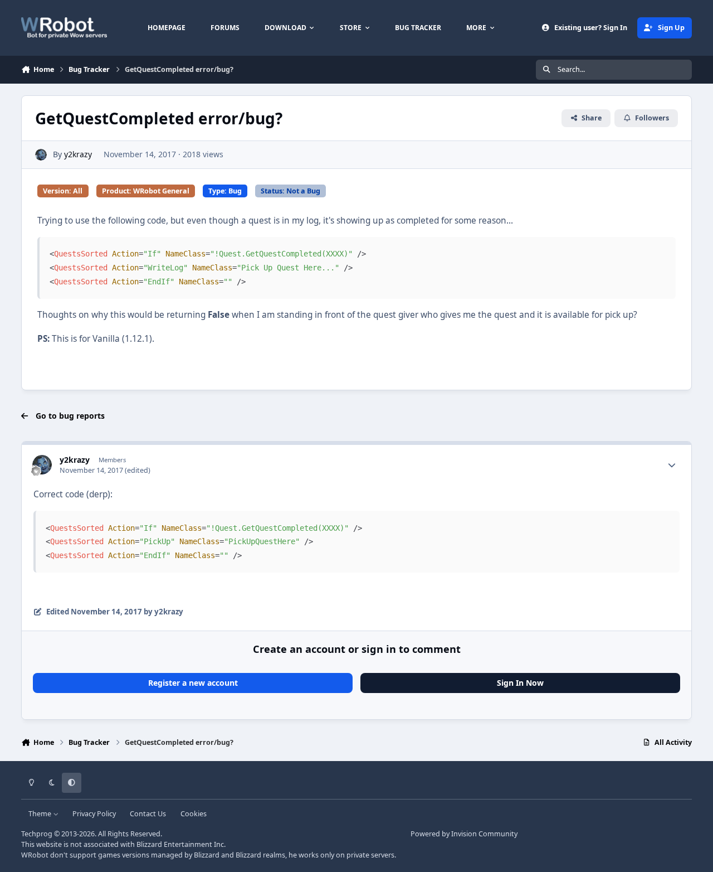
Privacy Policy (94, 813)
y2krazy (78, 154)
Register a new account (193, 682)
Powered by (464, 834)
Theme (40, 813)
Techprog (36, 834)
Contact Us (148, 813)
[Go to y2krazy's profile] (41, 155)
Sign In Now (520, 682)
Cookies (193, 813)
